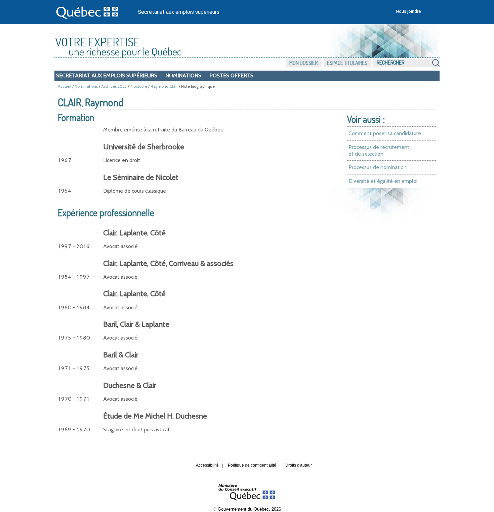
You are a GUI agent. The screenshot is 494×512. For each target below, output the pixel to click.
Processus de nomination (377, 167)
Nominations (183, 75)
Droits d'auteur (298, 465)
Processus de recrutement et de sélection (378, 150)
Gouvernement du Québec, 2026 (249, 509)
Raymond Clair (164, 86)
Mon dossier (303, 63)
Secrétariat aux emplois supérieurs (178, 12)
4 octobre (138, 86)
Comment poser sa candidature (384, 133)
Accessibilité (207, 465)
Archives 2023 (114, 86)
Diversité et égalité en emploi (382, 181)
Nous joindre (408, 11)
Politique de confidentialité (252, 465)
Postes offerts (231, 75)
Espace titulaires (347, 63)
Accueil (64, 86)
